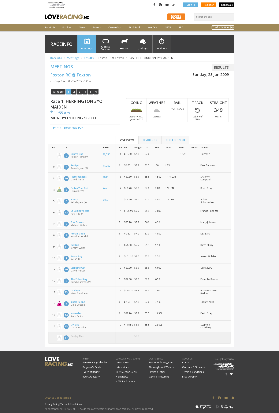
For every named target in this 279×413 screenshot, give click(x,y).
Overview (127, 140)
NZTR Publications (125, 381)
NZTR (168, 27)
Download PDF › (75, 127)
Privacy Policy (189, 376)
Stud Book (134, 27)
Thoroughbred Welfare (161, 367)
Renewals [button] (227, 4)
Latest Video (122, 367)
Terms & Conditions (193, 372)
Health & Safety (157, 372)
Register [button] (209, 4)
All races (58, 91)
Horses (124, 48)
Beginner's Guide (92, 367)
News (82, 27)
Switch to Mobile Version (58, 397)
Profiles (66, 27)
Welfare (152, 27)
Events (97, 27)
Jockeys (143, 48)
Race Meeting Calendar (95, 362)
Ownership (114, 27)
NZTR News (122, 376)
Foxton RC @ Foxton (70, 75)
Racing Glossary (91, 376)
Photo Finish (175, 140)
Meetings (87, 48)
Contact (186, 362)
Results (89, 58)
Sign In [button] (191, 4)
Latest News (122, 362)
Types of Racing (91, 372)
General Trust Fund (159, 376)
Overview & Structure (193, 367)
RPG (181, 27)
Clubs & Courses (105, 48)
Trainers (162, 48)
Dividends (150, 140)
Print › (57, 127)
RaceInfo (50, 27)
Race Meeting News (126, 372)
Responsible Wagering (161, 362)
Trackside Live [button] (220, 27)
